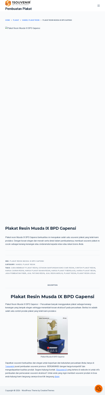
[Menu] (98, 5)
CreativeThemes (47, 390)
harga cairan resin (14, 271)
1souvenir (9, 366)
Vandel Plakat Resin (25, 264)
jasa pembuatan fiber (15, 273)
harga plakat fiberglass (63, 271)
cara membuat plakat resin (24, 268)
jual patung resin (36, 273)
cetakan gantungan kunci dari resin (56, 268)
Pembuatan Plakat (18, 9)
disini (57, 376)
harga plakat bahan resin (37, 271)
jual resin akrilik (54, 273)
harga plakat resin (86, 271)
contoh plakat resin (85, 268)
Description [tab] (52, 285)
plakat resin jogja (86, 273)
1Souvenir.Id (61, 370)
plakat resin (70, 273)
